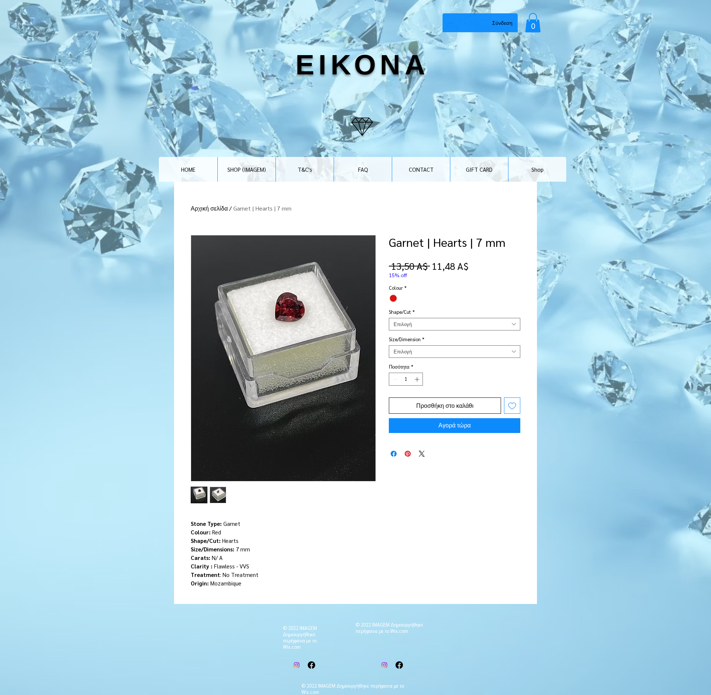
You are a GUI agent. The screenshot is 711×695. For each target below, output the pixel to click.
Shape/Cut (402, 312)
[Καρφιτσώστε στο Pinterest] (407, 453)
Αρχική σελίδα (209, 208)
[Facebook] (311, 665)
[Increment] (417, 379)
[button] (533, 23)
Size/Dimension (406, 339)
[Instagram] (296, 665)
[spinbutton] (406, 379)
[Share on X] (421, 453)
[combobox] (454, 324)
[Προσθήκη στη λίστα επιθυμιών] (512, 405)
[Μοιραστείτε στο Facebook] (393, 453)
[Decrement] (394, 379)
